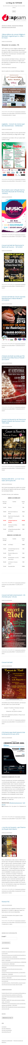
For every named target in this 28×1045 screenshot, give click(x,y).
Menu (14, 11)
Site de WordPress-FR (6, 1032)
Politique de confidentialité (7, 1040)
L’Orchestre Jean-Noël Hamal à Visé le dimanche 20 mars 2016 (13, 733)
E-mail (4, 936)
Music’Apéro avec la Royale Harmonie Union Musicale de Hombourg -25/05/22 (13, 191)
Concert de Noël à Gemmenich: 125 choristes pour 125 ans (13, 596)
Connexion (4, 1026)
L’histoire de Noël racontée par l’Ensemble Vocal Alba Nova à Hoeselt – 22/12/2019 (13, 357)
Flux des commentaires (7, 1030)
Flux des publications (6, 1028)
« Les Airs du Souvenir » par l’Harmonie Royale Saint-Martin (14, 828)
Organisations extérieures (20, 113)
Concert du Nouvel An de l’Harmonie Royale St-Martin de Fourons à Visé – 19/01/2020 (14, 421)
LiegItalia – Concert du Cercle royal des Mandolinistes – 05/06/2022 (13, 125)
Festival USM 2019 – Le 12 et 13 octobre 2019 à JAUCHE (13, 480)
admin (3, 653)
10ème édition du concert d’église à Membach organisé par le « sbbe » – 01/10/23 (13, 36)
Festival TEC (6, 902)
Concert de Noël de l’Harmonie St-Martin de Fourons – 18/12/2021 (13, 246)
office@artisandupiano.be (15, 803)
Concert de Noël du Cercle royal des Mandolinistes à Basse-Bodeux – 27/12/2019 (13, 298)
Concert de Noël (7, 662)
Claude (14, 115)
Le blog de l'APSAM (14, 3)
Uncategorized (18, 891)
